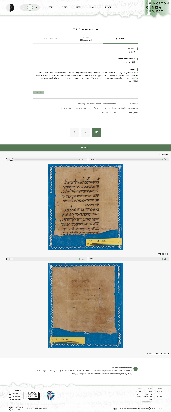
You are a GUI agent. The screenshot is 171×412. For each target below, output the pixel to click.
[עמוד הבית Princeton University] (16, 409)
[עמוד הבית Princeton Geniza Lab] (49, 395)
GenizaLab (15, 394)
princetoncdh (16, 400)
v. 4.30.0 (29, 408)
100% (92, 159)
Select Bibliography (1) (86, 38)
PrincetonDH (16, 397)
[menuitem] (111, 8)
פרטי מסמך (120, 38)
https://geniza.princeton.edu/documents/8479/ (89, 374)
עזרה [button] (51, 7)
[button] (157, 9)
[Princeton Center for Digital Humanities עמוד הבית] (31, 395)
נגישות (160, 408)
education (38, 92)
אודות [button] (66, 7)
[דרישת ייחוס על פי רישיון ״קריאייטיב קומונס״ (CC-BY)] (115, 409)
